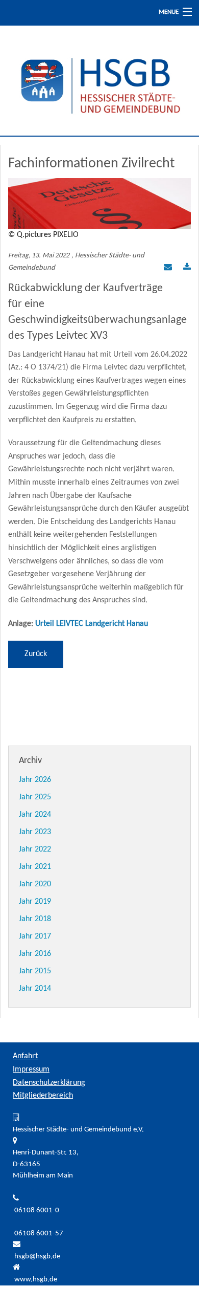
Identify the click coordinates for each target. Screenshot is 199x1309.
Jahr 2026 (35, 780)
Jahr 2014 (35, 989)
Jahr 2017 (35, 936)
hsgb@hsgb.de (37, 1256)
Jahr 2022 (35, 849)
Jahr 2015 (35, 971)
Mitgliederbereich (43, 1096)
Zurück (35, 654)
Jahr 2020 (35, 884)
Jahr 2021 (35, 867)
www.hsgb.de (35, 1279)
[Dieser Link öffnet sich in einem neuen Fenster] (187, 268)
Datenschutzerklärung (49, 1083)
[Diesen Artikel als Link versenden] (168, 268)
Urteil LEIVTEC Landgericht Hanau (91, 624)
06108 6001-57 (38, 1233)
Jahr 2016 (35, 954)
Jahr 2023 (35, 832)
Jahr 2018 (35, 919)
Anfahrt (25, 1056)
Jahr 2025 (35, 797)
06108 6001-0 (36, 1210)
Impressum (31, 1069)
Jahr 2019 (35, 902)
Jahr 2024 (35, 815)
